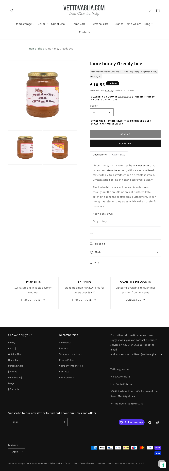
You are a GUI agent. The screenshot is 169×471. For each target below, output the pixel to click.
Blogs (11, 383)
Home (32, 48)
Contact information (137, 463)
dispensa (134, 71)
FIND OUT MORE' (31, 299)
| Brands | (13, 371)
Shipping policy (104, 463)
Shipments (65, 342)
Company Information (71, 365)
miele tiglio (95, 76)
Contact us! (109, 99)
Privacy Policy (66, 359)
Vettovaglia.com (22, 463)
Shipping (109, 90)
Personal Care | (16, 365)
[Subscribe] (64, 422)
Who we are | (15, 377)
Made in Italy (151, 71)
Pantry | (12, 342)
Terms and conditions (70, 354)
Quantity (94, 105)
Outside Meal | (15, 354)
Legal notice (120, 463)
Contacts (64, 371)
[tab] (100, 154)
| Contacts (13, 389)
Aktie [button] (96, 262)
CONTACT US (133, 299)
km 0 (141, 71)
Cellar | (12, 348)
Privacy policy (71, 463)
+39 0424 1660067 (133, 345)
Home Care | (14, 359)
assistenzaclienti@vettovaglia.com (141, 354)
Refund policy (56, 463)
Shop (41, 48)
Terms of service (87, 463)
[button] (12, 10)
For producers (66, 377)
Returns (63, 348)
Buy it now (125, 143)
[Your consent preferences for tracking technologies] (163, 465)
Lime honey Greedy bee (59, 48)
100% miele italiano (119, 71)
